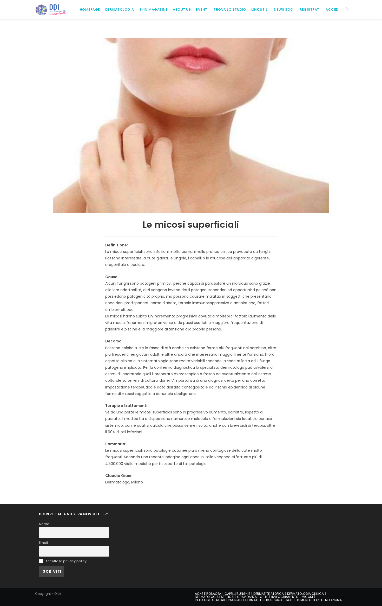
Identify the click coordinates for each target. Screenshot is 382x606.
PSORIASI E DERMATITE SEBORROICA (255, 600)
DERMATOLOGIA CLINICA (305, 593)
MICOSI (307, 597)
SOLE (289, 600)
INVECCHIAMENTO (284, 597)
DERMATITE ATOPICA (268, 593)
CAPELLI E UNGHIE (237, 593)
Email (43, 542)
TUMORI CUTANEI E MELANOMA (319, 600)
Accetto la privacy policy (66, 561)
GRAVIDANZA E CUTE (252, 597)
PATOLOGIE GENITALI (210, 600)
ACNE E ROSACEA (208, 593)
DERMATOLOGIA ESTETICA (214, 597)
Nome (44, 524)
